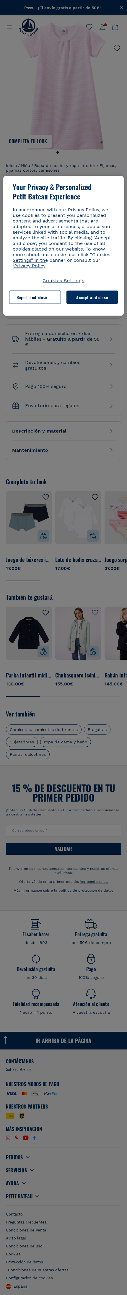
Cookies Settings (63, 280)
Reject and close (32, 297)
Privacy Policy (29, 266)
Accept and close (92, 297)
